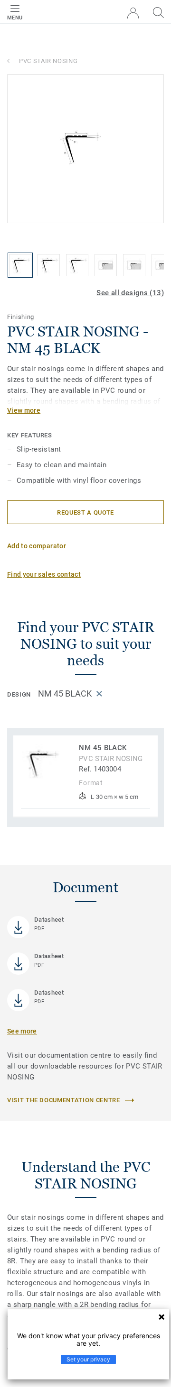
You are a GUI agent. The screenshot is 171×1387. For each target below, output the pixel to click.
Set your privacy (88, 1359)
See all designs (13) (130, 293)
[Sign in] (133, 13)
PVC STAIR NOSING (48, 60)
